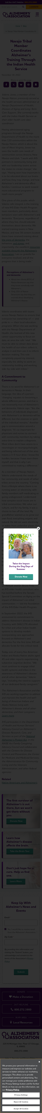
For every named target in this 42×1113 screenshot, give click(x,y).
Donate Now (21, 576)
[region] (21, 1086)
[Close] (39, 1061)
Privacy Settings (21, 1095)
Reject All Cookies (21, 1102)
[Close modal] (38, 528)
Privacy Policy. (12, 1090)
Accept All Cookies (21, 1109)
